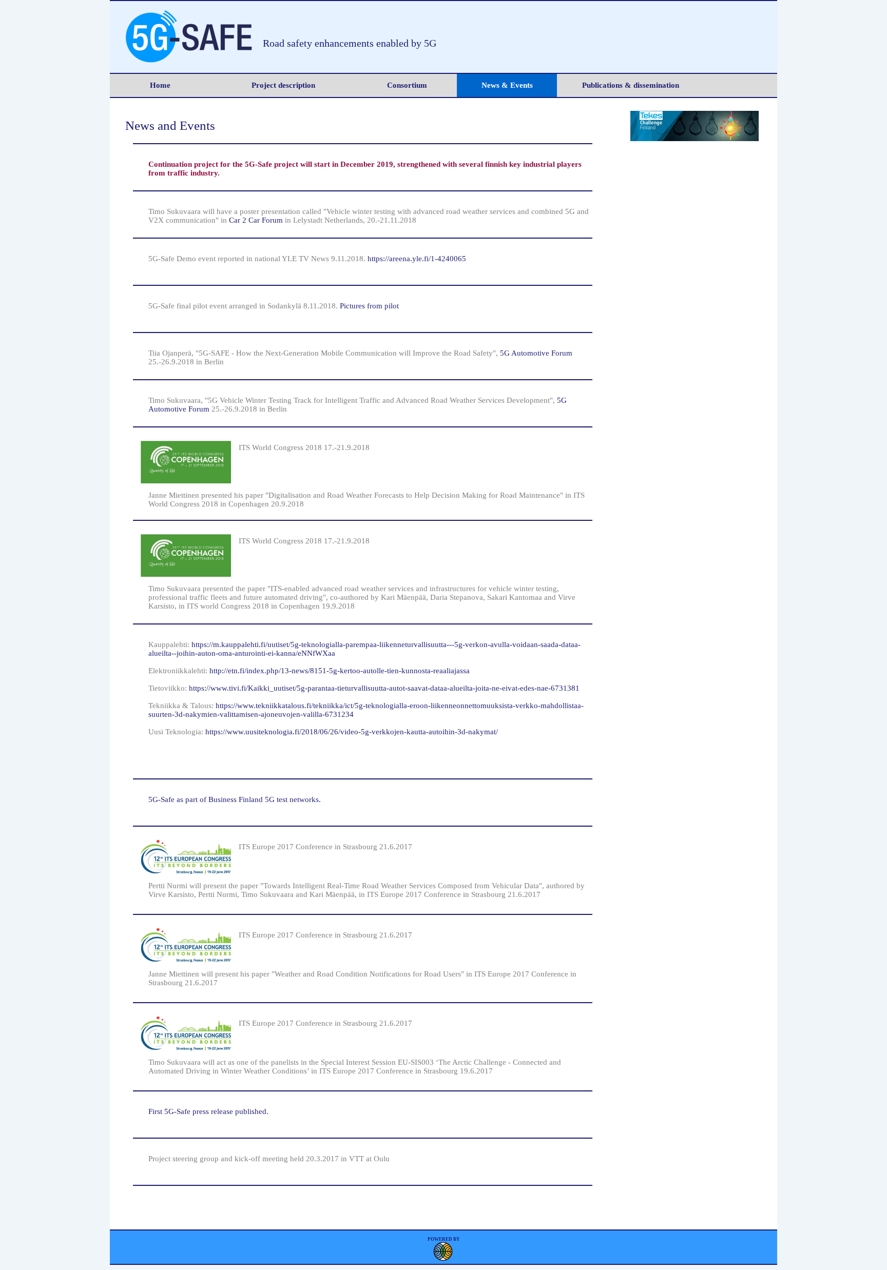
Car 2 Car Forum (257, 220)
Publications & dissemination (630, 85)
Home (160, 85)
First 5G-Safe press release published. (208, 1111)
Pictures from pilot (369, 306)
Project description (283, 85)
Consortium (407, 85)
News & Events (507, 85)
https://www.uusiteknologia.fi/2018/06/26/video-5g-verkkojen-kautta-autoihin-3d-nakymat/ (351, 732)
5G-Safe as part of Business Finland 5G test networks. (234, 799)
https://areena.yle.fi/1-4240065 (417, 259)
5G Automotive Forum (536, 353)
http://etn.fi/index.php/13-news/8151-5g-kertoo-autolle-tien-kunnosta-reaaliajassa (339, 671)
